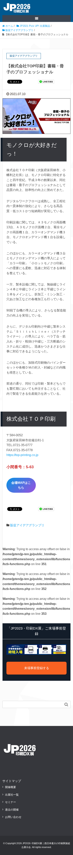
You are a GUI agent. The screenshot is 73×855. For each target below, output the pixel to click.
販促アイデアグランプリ (27, 525)
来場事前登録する (36, 668)
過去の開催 (12, 809)
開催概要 (10, 787)
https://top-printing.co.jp (22, 455)
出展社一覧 (12, 794)
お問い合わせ (13, 817)
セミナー (10, 802)
